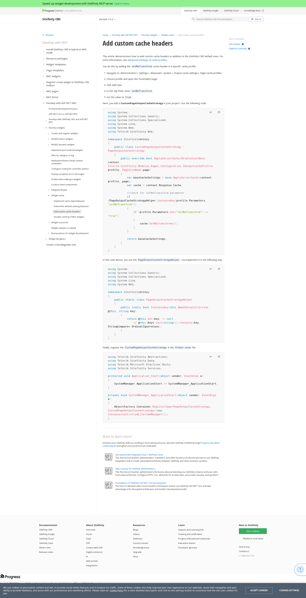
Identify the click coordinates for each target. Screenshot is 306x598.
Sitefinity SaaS (46, 543)
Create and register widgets (64, 133)
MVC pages (52, 91)
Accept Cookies (259, 590)
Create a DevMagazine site (61, 244)
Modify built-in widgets (62, 138)
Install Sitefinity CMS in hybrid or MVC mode (66, 51)
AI (87, 556)
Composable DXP (94, 547)
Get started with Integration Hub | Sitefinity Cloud (139, 454)
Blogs (135, 529)
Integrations (92, 565)
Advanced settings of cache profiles (147, 59)
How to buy (244, 546)
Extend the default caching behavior (71, 206)
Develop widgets (57, 127)
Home (105, 35)
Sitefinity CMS (190, 10)
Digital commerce (94, 552)
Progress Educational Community (194, 538)
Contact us (244, 551)
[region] (153, 590)
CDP (88, 543)
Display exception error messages (67, 174)
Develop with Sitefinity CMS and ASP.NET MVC (68, 121)
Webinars (137, 538)
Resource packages (57, 58)
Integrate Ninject (59, 189)
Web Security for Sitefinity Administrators (135, 468)
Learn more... (122, 3)
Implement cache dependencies (69, 201)
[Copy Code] (218, 112)
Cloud (89, 534)
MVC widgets (53, 76)
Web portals (92, 561)
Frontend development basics (63, 108)
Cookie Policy (116, 590)
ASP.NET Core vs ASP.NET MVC (63, 114)
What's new (45, 547)
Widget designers (57, 238)
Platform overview (238, 48)
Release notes (46, 552)
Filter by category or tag (62, 155)
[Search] (193, 19)
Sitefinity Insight (210, 10)
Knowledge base (141, 547)
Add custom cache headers (67, 211)
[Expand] (43, 51)
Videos (136, 534)
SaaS (88, 538)
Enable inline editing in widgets (66, 179)
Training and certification (190, 534)
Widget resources (59, 222)
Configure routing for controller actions (70, 168)
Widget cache (57, 195)
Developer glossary (187, 547)
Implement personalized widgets (67, 150)
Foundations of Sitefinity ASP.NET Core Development (140, 482)
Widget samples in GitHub (63, 228)
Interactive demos (187, 543)
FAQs (135, 556)
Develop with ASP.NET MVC (61, 103)
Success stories (140, 543)
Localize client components (64, 184)
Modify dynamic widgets (63, 144)
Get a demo (234, 44)
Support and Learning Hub (191, 529)
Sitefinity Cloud (231, 10)
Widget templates (56, 64)
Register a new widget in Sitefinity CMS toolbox (67, 83)
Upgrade (137, 552)
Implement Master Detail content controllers (67, 162)
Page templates (55, 70)
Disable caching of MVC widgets (69, 216)
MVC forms (52, 97)
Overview (90, 529)
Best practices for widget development (69, 233)
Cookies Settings (289, 590)
